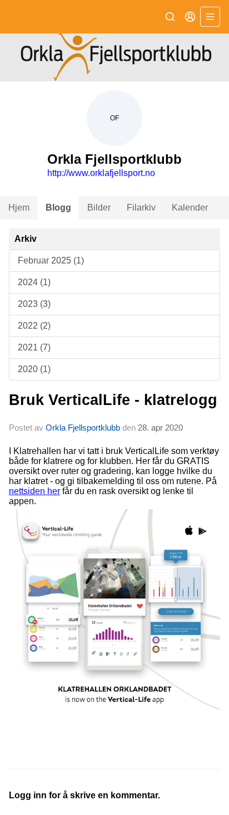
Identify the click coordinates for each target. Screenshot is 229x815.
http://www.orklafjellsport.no (101, 173)
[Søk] (170, 17)
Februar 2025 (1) (51, 260)
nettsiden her (34, 491)
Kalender (190, 207)
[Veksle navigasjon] (210, 17)
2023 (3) (34, 304)
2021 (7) (34, 347)
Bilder (99, 207)
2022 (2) (34, 325)
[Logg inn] (190, 17)
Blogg (58, 207)
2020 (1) (34, 369)
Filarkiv (141, 207)
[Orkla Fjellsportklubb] (114, 57)
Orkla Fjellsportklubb (83, 427)
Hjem (18, 207)
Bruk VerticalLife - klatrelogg (113, 400)
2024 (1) (34, 282)
